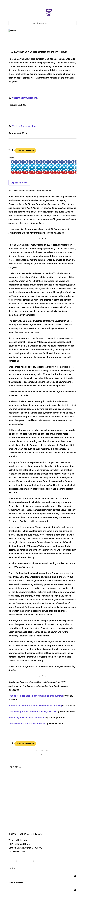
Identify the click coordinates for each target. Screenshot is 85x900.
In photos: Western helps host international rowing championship (33, 781)
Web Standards (25, 861)
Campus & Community (25, 150)
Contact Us (14, 857)
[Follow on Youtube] (28, 819)
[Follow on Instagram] (19, 819)
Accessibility (55, 861)
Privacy (12, 861)
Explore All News (19, 182)
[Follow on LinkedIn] (23, 819)
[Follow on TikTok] (32, 819)
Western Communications (24, 97)
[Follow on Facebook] (10, 819)
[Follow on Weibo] (45, 819)
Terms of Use (40, 861)
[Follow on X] (14, 819)
